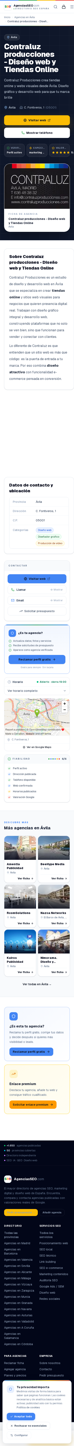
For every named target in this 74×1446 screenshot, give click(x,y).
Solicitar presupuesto (39, 611)
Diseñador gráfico (48, 536)
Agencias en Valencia (18, 1260)
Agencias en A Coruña (19, 1327)
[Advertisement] (37, 433)
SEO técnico (47, 1255)
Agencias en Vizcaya (18, 1284)
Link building (47, 1262)
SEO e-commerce (51, 1268)
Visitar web (37, 120)
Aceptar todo (23, 1416)
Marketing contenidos (53, 1274)
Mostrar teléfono (39, 133)
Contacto (45, 1369)
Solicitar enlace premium (30, 1104)
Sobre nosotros (49, 1363)
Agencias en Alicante (18, 1272)
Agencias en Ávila (24, 17)
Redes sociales (49, 1299)
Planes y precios (15, 1375)
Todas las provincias (11, 1235)
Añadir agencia (52, 1212)
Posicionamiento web (53, 1243)
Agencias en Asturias (18, 1315)
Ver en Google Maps (39, 747)
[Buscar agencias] (55, 7)
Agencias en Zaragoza (19, 1290)
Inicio (7, 17)
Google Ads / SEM (51, 1286)
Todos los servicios (46, 1235)
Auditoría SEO (48, 1280)
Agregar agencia (15, 1369)
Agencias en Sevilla (17, 1266)
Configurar (21, 1435)
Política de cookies (28, 1407)
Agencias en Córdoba (18, 1344)
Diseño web (44, 530)
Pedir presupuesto (51, 1375)
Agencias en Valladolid (19, 1321)
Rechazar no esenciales (30, 1425)
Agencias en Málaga (17, 1278)
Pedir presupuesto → (21, 1212)
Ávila (12, 107)
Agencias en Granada (18, 1303)
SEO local (45, 1249)
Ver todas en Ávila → (37, 984)
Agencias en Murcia (17, 1297)
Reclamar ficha (14, 1363)
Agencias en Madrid (17, 1243)
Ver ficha (24, 878)
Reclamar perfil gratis (34, 659)
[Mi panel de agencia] (63, 7)
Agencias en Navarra (18, 1309)
